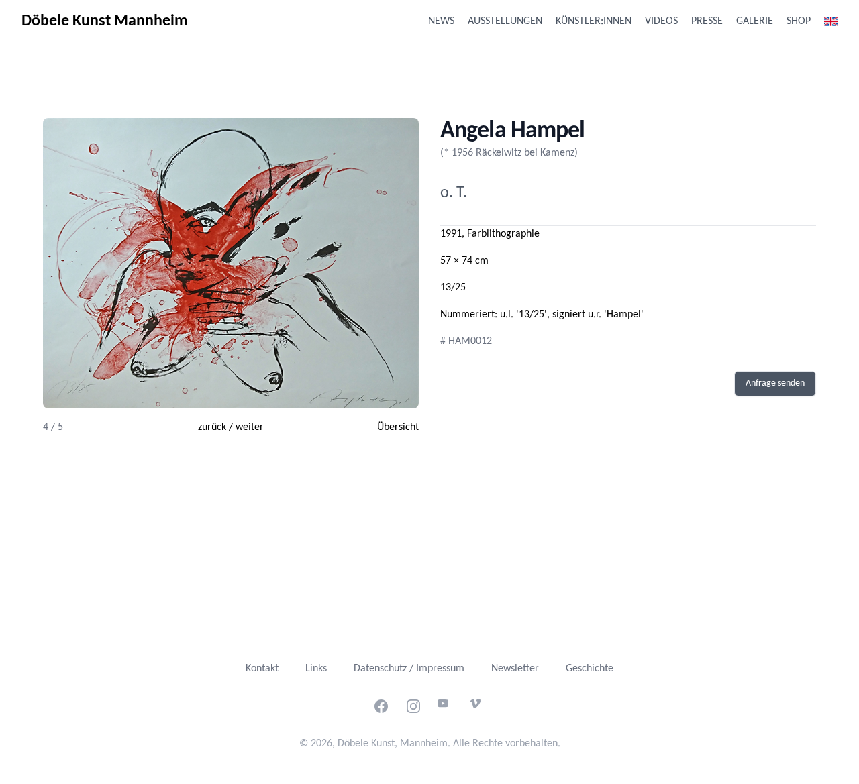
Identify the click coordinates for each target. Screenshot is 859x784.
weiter (250, 427)
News (441, 21)
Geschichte (589, 668)
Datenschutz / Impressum (409, 668)
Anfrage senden (775, 383)
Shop (799, 21)
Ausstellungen (505, 21)
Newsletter (515, 668)
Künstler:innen (593, 21)
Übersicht (398, 427)
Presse (707, 21)
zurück (212, 427)
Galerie (754, 21)
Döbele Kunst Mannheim (104, 21)
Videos (661, 21)
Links (316, 668)
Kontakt (262, 668)
